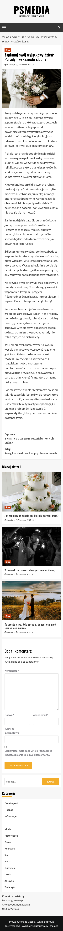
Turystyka (10, 867)
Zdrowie (9, 880)
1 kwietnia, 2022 (24, 520)
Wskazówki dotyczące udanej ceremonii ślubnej (30, 570)
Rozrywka (10, 848)
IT (6, 822)
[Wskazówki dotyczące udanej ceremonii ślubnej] (31, 546)
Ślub (8, 50)
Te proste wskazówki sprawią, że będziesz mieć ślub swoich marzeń (30, 626)
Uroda (8, 874)
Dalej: (31, 451)
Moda (8, 829)
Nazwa (9, 714)
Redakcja (11, 64)
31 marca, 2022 (25, 64)
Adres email (40, 714)
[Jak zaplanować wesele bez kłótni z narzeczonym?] (31, 492)
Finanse (9, 809)
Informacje (10, 816)
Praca (8, 842)
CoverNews (27, 925)
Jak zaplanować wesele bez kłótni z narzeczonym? (31, 516)
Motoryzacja (11, 835)
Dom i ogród (11, 803)
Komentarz (12, 670)
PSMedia (31, 9)
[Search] (59, 27)
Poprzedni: (29, 438)
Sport (7, 861)
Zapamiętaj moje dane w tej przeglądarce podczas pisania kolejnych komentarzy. (28, 752)
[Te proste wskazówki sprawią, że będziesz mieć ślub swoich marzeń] (31, 600)
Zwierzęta (10, 887)
